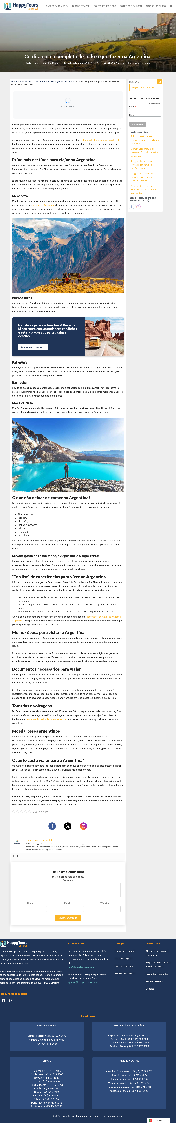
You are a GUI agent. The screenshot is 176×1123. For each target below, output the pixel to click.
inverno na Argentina (43, 205)
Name (31, 903)
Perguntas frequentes (157, 974)
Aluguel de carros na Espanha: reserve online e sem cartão (144, 189)
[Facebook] (52, 826)
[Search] (159, 81)
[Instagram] (83, 826)
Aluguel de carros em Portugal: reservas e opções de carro (142, 165)
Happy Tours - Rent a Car (144, 87)
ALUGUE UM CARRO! (156, 6)
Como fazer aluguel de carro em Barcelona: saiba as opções (144, 152)
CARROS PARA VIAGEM (57, 6)
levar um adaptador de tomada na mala (46, 719)
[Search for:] (145, 81)
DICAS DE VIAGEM (81, 6)
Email (67, 903)
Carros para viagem (125, 951)
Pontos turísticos (28, 81)
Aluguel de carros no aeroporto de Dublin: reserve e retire (142, 177)
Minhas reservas (154, 981)
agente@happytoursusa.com (83, 982)
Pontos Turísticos (105, 6)
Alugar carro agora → (33, 347)
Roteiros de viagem (125, 973)
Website (104, 903)
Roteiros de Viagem (131, 6)
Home (14, 81)
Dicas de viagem (123, 958)
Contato (150, 988)
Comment (68, 880)
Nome (132, 115)
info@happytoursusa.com (81, 967)
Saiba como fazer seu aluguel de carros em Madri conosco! (145, 140)
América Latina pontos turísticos (133, 63)
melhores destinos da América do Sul (99, 140)
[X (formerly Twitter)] (68, 826)
